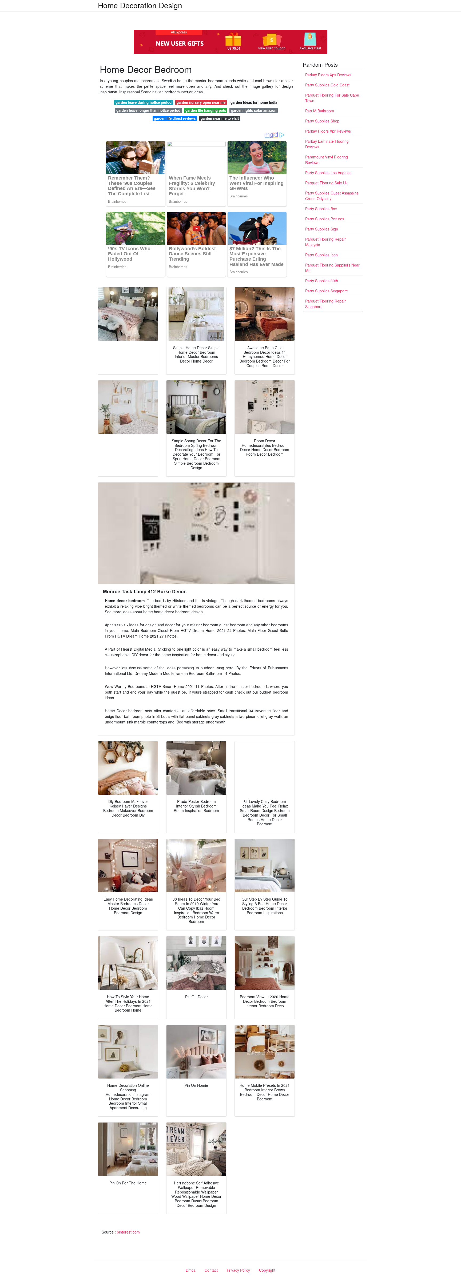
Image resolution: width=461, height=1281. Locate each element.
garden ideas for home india (253, 102)
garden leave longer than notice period (148, 110)
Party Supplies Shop (322, 121)
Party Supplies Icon (321, 254)
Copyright (267, 1270)
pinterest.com (128, 1232)
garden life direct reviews (175, 118)
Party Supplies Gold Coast (327, 84)
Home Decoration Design (140, 5)
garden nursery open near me (201, 102)
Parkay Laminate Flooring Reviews (327, 143)
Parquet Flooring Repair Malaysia (325, 241)
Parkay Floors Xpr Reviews (328, 131)
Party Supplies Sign (321, 229)
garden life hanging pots (205, 110)
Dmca (191, 1270)
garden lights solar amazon (253, 110)
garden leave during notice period (144, 102)
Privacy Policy (238, 1270)
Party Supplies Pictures (324, 218)
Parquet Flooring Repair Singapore (325, 303)
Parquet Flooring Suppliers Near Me (332, 267)
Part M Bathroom (319, 110)
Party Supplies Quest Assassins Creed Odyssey (332, 195)
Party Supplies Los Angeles (328, 172)
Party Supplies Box (321, 208)
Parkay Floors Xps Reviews (328, 74)
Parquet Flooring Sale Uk (326, 182)
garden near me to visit (220, 118)
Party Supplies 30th (321, 280)
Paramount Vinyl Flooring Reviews (326, 159)
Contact (211, 1270)
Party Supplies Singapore (326, 290)
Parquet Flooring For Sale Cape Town (332, 97)
